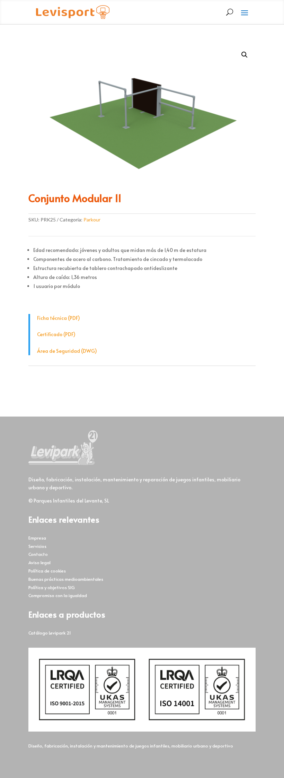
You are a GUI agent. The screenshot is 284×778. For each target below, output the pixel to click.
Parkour (91, 219)
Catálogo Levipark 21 (49, 633)
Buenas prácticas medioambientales (65, 579)
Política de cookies (47, 571)
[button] (244, 55)
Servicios (37, 546)
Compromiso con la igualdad (57, 595)
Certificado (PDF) (56, 334)
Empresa (37, 538)
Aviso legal (39, 562)
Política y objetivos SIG (51, 587)
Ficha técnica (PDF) (58, 318)
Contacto (38, 554)
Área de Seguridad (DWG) (67, 351)
